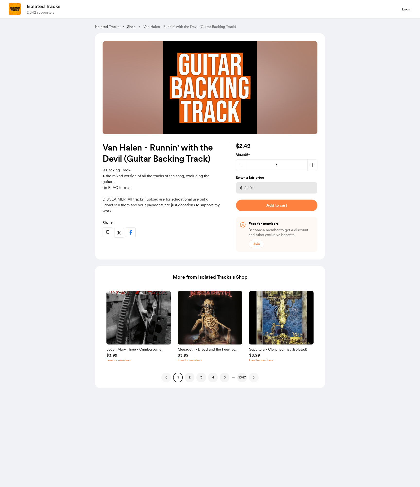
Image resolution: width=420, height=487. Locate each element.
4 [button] (213, 377)
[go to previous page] (166, 377)
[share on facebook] (131, 232)
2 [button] (190, 377)
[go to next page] (254, 377)
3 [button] (201, 377)
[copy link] (107, 232)
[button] (139, 327)
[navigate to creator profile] (15, 9)
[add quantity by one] (312, 165)
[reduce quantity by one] (241, 165)
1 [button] (178, 377)
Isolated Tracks (43, 6)
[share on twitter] (119, 233)
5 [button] (225, 377)
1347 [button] (242, 377)
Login (406, 9)
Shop (131, 27)
